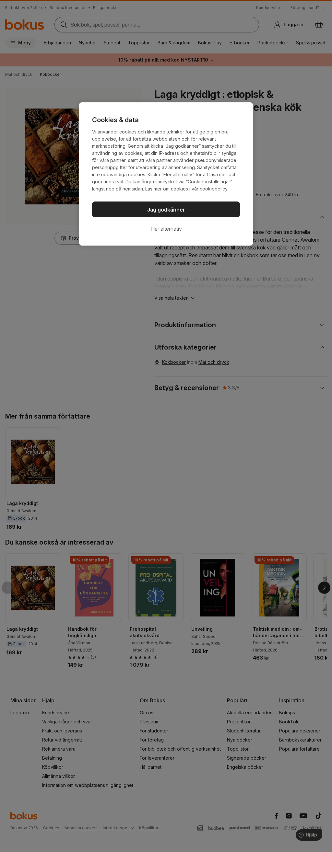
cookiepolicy (214, 188)
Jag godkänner (166, 209)
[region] (166, 174)
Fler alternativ (166, 228)
